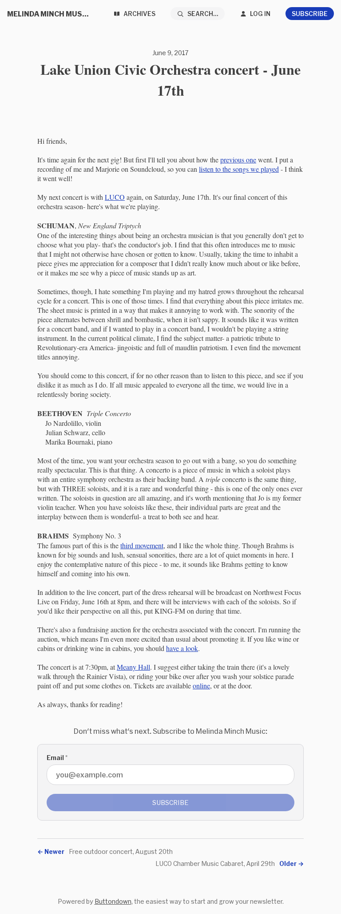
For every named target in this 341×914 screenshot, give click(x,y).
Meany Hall (133, 666)
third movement (141, 545)
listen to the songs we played (239, 169)
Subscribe (310, 13)
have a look (182, 648)
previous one (238, 159)
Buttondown (113, 901)
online (201, 685)
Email (57, 757)
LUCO (115, 197)
